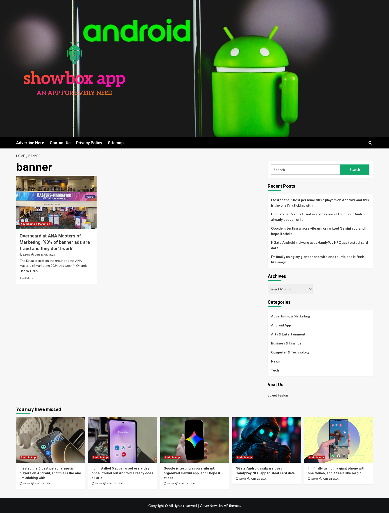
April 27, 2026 (114, 483)
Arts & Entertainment (288, 334)
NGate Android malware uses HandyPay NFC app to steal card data (319, 245)
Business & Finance (286, 343)
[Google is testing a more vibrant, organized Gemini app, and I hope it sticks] (194, 440)
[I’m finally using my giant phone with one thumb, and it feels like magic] (338, 440)
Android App (281, 325)
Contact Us (60, 142)
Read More (26, 278)
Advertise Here (30, 142)
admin (26, 254)
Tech (275, 370)
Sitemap (116, 142)
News (275, 361)
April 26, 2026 (186, 483)
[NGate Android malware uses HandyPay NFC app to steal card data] (266, 440)
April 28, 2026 (42, 483)
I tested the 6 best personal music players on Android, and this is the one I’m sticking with (320, 202)
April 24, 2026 (331, 478)
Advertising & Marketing (35, 224)
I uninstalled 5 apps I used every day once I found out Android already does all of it (319, 216)
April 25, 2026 (259, 478)
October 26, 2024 (45, 254)
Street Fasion (278, 395)
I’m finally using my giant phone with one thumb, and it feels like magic (317, 259)
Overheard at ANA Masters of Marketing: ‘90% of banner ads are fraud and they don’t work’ (55, 242)
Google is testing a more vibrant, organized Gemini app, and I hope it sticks (318, 231)
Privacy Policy (89, 142)
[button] (370, 143)
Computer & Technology (290, 352)
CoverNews (209, 505)
